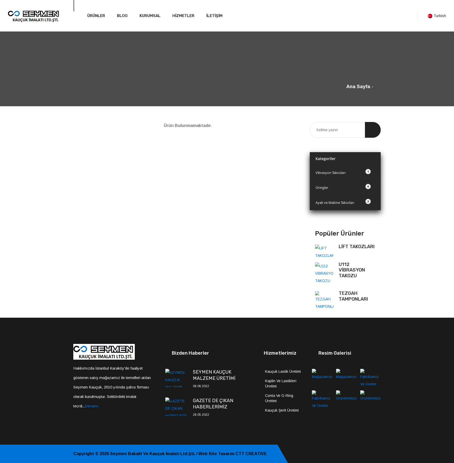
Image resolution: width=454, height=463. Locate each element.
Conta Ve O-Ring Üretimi (279, 398)
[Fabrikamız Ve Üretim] (370, 378)
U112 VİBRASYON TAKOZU (352, 270)
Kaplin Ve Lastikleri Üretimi (280, 383)
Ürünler (96, 15)
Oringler (342, 187)
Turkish (439, 16)
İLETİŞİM (214, 15)
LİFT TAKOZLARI (357, 246)
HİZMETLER (183, 15)
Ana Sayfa (358, 86)
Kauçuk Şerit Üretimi (282, 410)
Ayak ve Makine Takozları (342, 202)
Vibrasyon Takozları (342, 172)
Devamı (92, 406)
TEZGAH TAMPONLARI (353, 296)
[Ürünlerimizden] (346, 399)
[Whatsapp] (379, 454)
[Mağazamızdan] (322, 378)
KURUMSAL (150, 15)
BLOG (122, 15)
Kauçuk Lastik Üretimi (283, 371)
